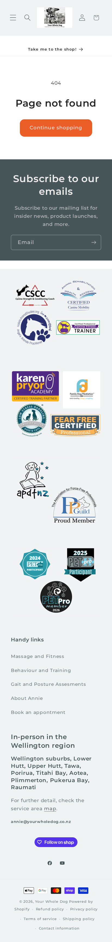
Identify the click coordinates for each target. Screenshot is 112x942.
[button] (13, 18)
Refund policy (50, 909)
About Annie (27, 698)
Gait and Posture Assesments (48, 684)
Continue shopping (56, 128)
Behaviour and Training (41, 670)
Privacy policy (84, 909)
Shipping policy (79, 919)
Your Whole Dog (51, 901)
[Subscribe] (93, 242)
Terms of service (40, 919)
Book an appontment (38, 712)
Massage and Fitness (37, 656)
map (50, 809)
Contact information (59, 928)
